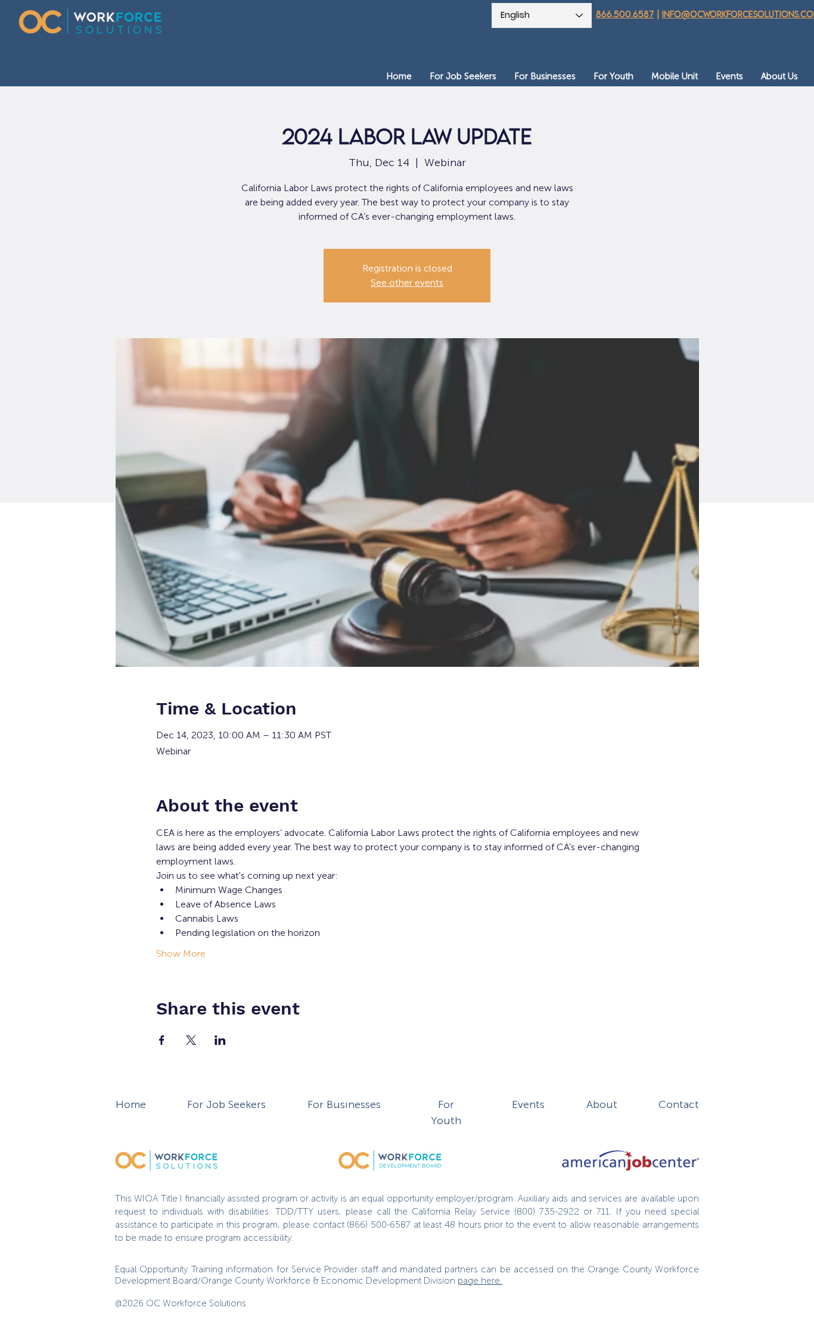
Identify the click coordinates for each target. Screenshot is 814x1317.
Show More (181, 953)
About (601, 1104)
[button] (463, 76)
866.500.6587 (625, 14)
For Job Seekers (226, 1104)
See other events (407, 282)
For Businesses (344, 1104)
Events (528, 1104)
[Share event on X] (191, 1040)
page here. (480, 1280)
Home (131, 1104)
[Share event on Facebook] (161, 1040)
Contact (678, 1104)
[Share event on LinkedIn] (220, 1040)
